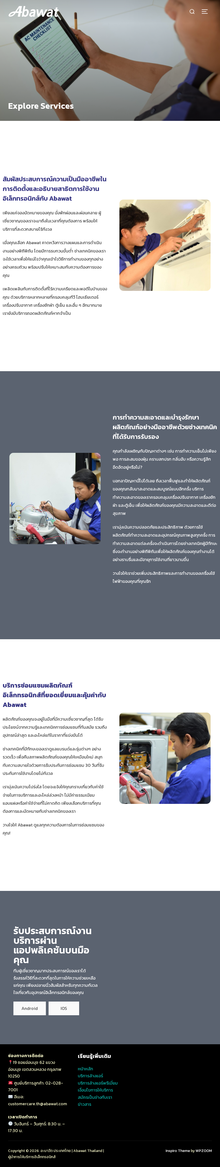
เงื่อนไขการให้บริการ (95, 1090)
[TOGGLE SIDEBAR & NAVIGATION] (206, 11)
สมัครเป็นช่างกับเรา (95, 1097)
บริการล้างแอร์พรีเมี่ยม (98, 1083)
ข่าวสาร (84, 1104)
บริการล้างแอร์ (90, 1075)
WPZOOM (204, 1151)
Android (29, 1008)
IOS (64, 1008)
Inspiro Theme (178, 1151)
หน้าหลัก (85, 1068)
